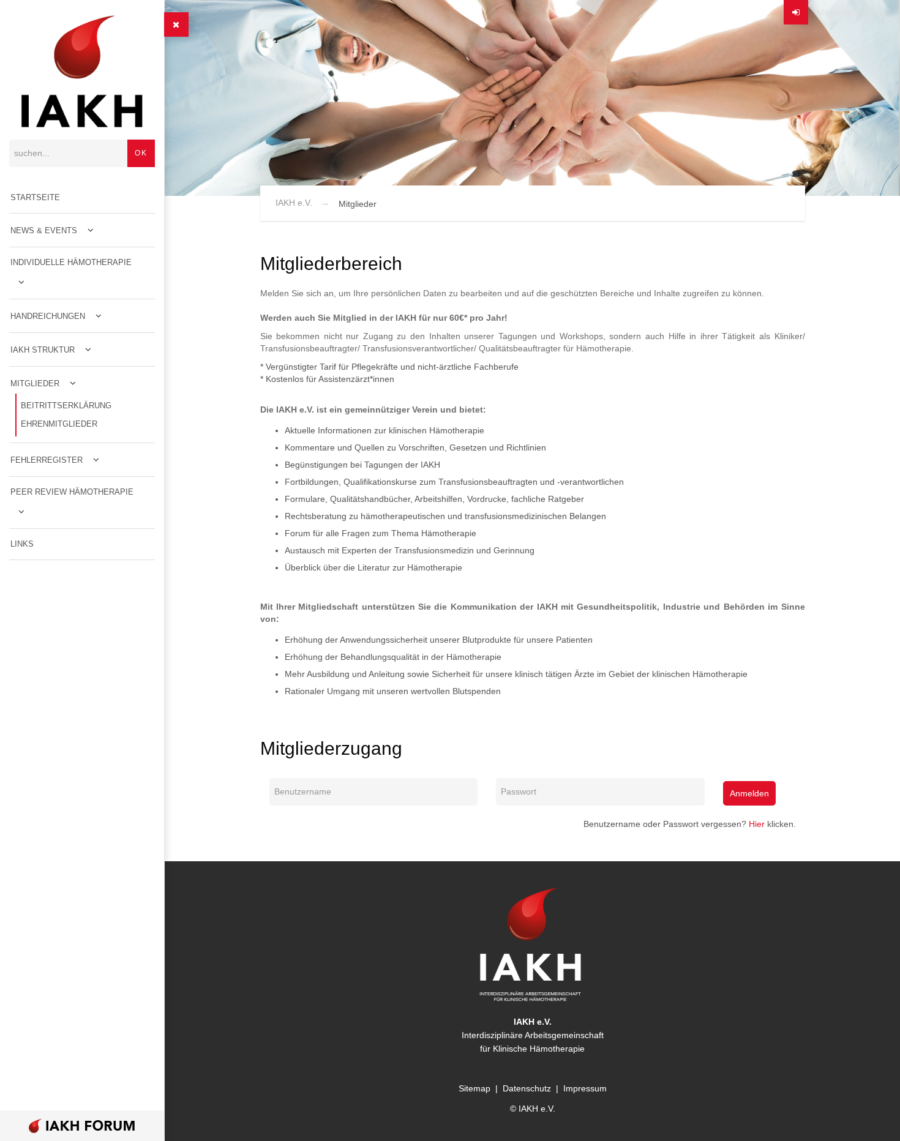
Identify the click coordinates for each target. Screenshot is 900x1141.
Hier (757, 824)
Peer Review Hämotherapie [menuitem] (71, 491)
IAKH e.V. (294, 203)
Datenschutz (527, 1088)
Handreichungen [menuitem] (47, 316)
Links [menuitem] (22, 543)
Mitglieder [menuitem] (34, 383)
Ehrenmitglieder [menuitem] (59, 423)
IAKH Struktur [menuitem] (42, 349)
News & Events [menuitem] (43, 230)
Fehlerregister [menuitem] (46, 460)
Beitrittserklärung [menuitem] (66, 405)
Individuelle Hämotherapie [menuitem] (71, 262)
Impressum (585, 1088)
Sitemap (474, 1088)
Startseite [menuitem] (35, 197)
